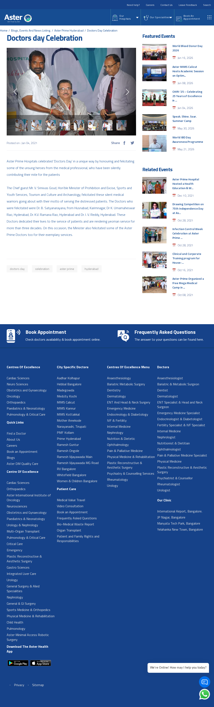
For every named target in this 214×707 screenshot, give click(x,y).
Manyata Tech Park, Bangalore (178, 523)
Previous (15, 91)
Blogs (11, 457)
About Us (13, 439)
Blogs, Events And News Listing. (31, 30)
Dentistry (114, 390)
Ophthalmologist (169, 449)
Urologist (163, 490)
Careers (150, 5)
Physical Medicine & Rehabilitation (31, 615)
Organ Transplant (69, 530)
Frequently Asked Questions (77, 518)
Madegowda (65, 390)
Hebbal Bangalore (69, 384)
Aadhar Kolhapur (68, 378)
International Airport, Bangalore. (179, 511)
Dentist (162, 390)
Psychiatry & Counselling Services (130, 473)
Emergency (14, 550)
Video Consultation (70, 505)
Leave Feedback (188, 5)
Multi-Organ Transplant (23, 531)
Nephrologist (166, 437)
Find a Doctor (16, 433)
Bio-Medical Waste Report (75, 524)
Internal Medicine (119, 426)
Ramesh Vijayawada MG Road (78, 462)
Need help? (133, 5)
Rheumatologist (168, 484)
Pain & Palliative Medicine (125, 450)
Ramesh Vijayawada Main (74, 456)
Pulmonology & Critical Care (26, 414)
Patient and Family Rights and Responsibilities (78, 538)
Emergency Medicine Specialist (178, 412)
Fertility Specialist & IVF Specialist (181, 424)
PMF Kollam (65, 432)
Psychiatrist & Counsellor (175, 478)
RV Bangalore (66, 468)
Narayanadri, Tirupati (71, 426)
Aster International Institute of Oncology (29, 497)
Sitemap (38, 684)
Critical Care (15, 543)
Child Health (15, 622)
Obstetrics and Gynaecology (27, 390)
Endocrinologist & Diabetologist (180, 418)
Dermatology (116, 396)
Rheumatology (117, 479)
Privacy (19, 684)
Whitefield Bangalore (71, 474)
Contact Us (166, 5)
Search (207, 5)
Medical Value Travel (71, 499)
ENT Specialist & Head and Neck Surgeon (180, 404)
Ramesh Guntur (68, 444)
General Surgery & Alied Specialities (23, 588)
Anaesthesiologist (170, 378)
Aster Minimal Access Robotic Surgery (28, 637)
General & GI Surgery (21, 603)
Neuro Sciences (17, 384)
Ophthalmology (118, 444)
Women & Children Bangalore (77, 480)
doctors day (17, 269)
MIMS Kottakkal (68, 414)
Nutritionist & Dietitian (173, 443)
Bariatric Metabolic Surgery (126, 384)
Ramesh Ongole (68, 450)
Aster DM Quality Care (22, 463)
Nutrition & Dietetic (121, 438)
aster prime (67, 269)
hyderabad (91, 269)
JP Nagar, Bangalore (171, 517)
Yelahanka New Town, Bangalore (180, 529)
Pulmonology (16, 628)
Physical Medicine (169, 461)
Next (127, 92)
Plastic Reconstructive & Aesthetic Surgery (24, 559)
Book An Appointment (191, 17)
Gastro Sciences (18, 567)
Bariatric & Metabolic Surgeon (178, 384)
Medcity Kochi (67, 396)
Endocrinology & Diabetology (127, 414)
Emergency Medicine (121, 408)
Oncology (13, 396)
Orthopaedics (16, 402)
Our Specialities (160, 17)
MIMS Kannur (66, 408)
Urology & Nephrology (22, 524)
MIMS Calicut (66, 402)
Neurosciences (17, 506)
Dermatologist (167, 396)
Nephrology (15, 597)
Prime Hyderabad (69, 438)
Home (4, 30)
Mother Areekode (69, 420)
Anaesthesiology (119, 378)
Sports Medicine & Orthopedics (28, 609)
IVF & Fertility (117, 420)
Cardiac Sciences (18, 378)
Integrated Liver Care (21, 573)
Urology (12, 579)
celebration (42, 269)
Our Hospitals (125, 17)
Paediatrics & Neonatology (26, 408)
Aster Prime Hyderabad (69, 30)
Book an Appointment (22, 451)
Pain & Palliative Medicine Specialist (182, 455)
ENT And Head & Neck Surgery (128, 402)
